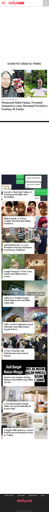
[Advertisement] (24, 32)
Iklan (42, 495)
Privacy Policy (9, 495)
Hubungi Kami (32, 495)
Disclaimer (21, 495)
